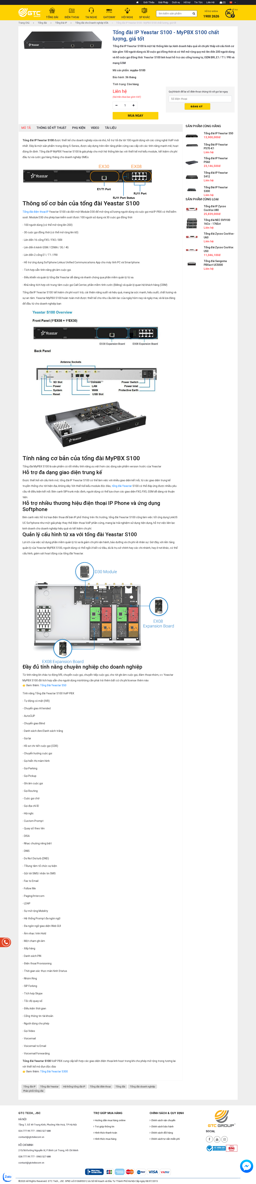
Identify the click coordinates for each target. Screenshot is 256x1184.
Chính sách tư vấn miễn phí (165, 1138)
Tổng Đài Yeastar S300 (54, 1071)
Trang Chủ (23, 23)
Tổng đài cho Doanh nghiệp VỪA (91, 23)
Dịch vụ (176, 2)
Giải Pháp (163, 2)
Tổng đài (42, 23)
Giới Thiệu (148, 2)
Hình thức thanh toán (105, 1132)
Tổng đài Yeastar (49, 1086)
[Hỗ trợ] (230, 13)
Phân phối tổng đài (33, 1090)
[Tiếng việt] (232, 2)
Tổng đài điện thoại (100, 1086)
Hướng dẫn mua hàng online (109, 1120)
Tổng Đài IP (61, 23)
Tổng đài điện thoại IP (35, 211)
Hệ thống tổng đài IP (74, 1086)
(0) (224, 2)
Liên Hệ (210, 2)
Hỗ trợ (187, 2)
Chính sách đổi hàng (161, 1132)
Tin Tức (198, 2)
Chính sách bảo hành (162, 1126)
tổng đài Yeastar (122, 485)
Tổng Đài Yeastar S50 (53, 685)
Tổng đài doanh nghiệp (142, 1086)
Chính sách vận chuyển (162, 1120)
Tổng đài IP (29, 1086)
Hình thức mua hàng (105, 1138)
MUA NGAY (135, 115)
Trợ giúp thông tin (104, 1126)
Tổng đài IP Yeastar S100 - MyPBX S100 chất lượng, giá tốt (146, 23)
